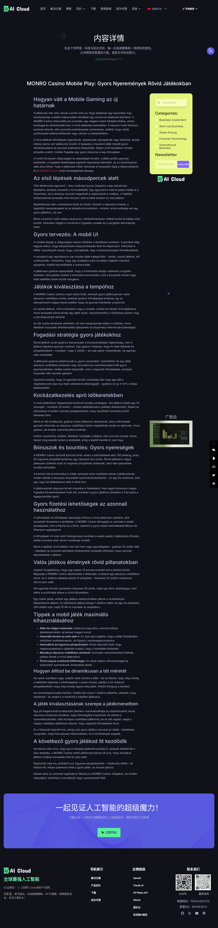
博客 (68, 8)
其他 (134, 8)
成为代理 (121, 8)
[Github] (182, 913)
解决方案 (55, 8)
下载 (93, 8)
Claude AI (138, 885)
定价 (79, 8)
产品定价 (96, 885)
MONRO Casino (49, 170)
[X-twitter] (189, 913)
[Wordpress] (204, 913)
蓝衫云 (136, 907)
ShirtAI (136, 900)
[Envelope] (196, 913)
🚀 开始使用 (188, 8)
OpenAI (137, 878)
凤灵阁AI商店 (140, 914)
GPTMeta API (140, 892)
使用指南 (106, 8)
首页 (43, 8)
